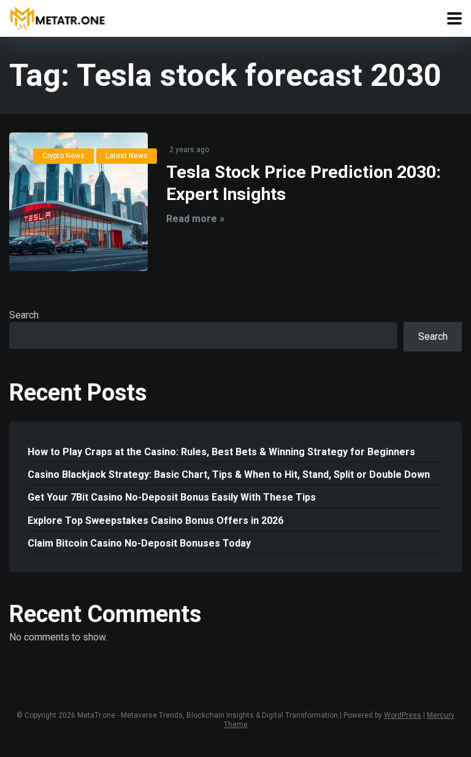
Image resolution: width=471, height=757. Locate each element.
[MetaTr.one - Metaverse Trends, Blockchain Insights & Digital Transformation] (57, 17)
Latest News (126, 156)
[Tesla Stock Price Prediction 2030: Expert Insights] (78, 202)
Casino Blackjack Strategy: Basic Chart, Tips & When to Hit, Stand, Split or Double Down (229, 474)
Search (24, 315)
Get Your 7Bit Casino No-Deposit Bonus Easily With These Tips (172, 497)
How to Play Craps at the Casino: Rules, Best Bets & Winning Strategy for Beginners (221, 452)
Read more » (195, 219)
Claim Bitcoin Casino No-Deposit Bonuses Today (139, 543)
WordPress (402, 715)
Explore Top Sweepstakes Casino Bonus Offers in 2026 (155, 520)
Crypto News (63, 156)
